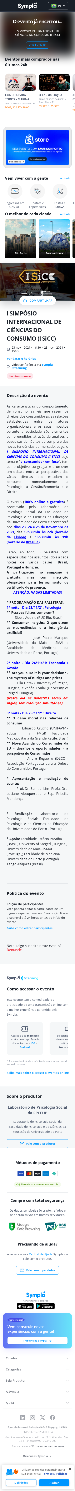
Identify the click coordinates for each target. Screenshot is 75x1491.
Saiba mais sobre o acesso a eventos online (38, 1073)
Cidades (11, 1358)
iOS (33, 1043)
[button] (12, 1472)
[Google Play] (45, 1306)
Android (25, 1047)
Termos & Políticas (54, 1473)
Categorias (13, 1369)
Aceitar (54, 1483)
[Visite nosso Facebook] (52, 1417)
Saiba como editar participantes (29, 928)
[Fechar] (70, 1469)
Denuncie (14, 950)
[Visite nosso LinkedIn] (22, 1417)
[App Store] (25, 1306)
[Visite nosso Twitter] (42, 1417)
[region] (38, 1477)
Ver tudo (65, 178)
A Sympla (12, 1392)
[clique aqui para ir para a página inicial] (27, 6)
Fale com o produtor (40, 1144)
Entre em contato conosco (48, 1446)
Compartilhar (41, 300)
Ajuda (10, 1403)
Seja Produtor (16, 1380)
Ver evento (37, 45)
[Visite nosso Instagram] (32, 1417)
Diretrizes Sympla (35, 1456)
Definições (21, 1483)
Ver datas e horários (21, 359)
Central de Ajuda (40, 1254)
